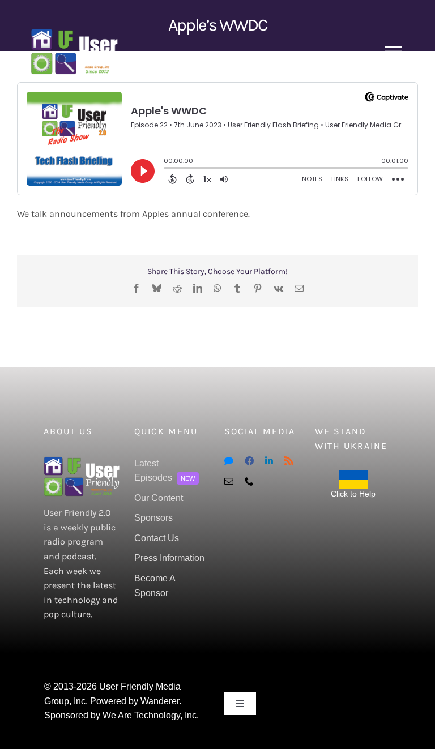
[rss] (288, 460)
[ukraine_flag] (353, 474)
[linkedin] (269, 460)
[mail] (228, 481)
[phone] (249, 481)
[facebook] (249, 460)
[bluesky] (228, 460)
